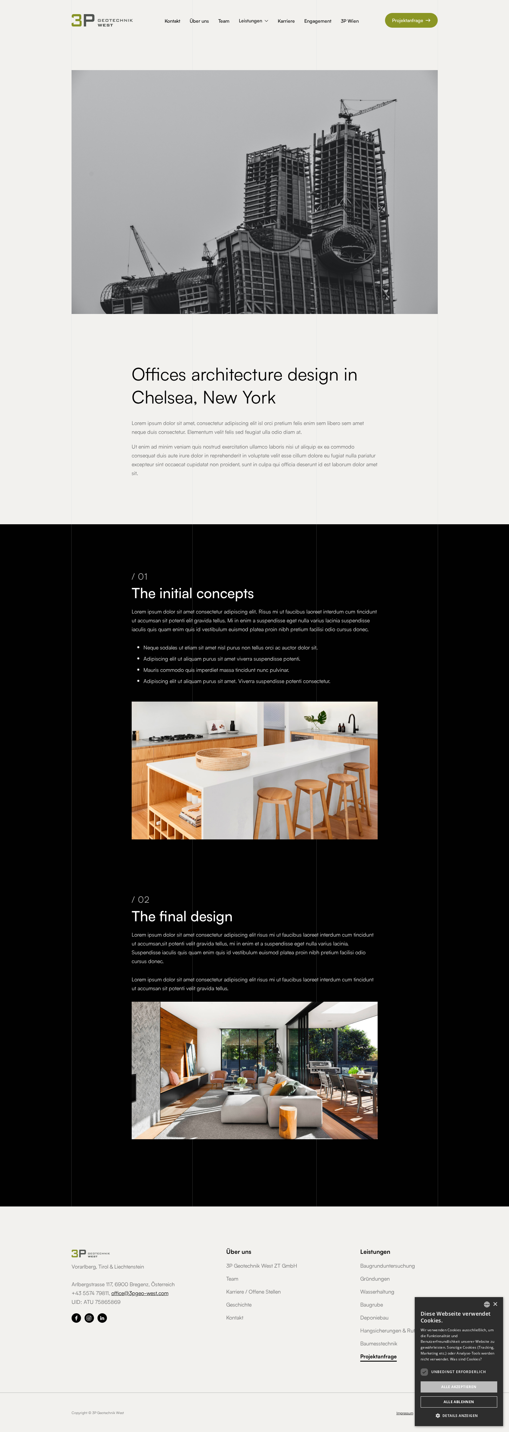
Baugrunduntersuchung (387, 1265)
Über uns (199, 20)
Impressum (404, 1412)
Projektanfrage (411, 20)
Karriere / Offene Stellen (253, 1291)
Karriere (286, 20)
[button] (253, 21)
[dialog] (459, 1361)
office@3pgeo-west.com (139, 1293)
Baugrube (371, 1304)
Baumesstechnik (378, 1343)
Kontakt (172, 20)
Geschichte (239, 1304)
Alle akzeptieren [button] (458, 1386)
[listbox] (487, 1304)
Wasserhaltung (377, 1291)
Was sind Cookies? (466, 1359)
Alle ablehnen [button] (459, 1401)
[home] (110, 20)
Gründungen (375, 1278)
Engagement (317, 20)
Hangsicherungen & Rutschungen (399, 1330)
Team (223, 20)
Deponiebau (374, 1317)
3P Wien (350, 20)
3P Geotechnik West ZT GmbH (261, 1265)
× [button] (495, 1304)
